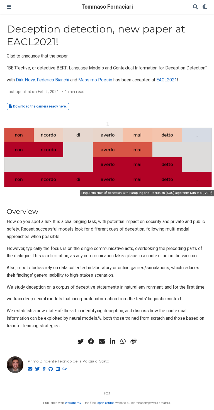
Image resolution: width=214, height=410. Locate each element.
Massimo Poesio (95, 79)
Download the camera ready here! (40, 106)
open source (106, 403)
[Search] (195, 7)
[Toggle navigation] (9, 7)
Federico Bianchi (53, 79)
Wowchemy (73, 403)
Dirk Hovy (25, 79)
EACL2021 (166, 79)
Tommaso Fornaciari (107, 7)
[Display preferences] (204, 7)
